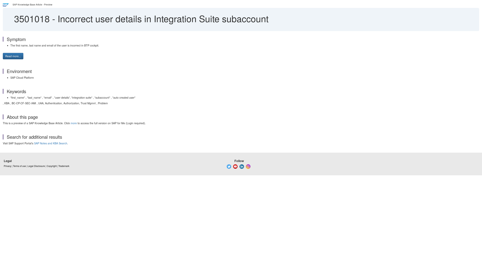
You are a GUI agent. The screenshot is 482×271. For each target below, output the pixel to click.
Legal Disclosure (36, 165)
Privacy (7, 165)
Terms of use (19, 165)
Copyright (52, 165)
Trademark (63, 165)
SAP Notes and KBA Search (50, 143)
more (74, 123)
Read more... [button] (13, 56)
